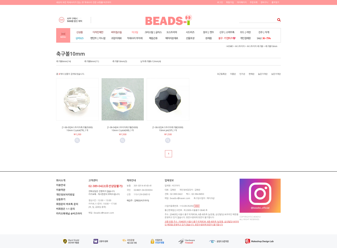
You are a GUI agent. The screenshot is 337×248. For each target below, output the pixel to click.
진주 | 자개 (263, 32)
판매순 (252, 73)
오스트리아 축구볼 (255, 46)
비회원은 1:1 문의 (65, 208)
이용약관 (60, 189)
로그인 (220, 2)
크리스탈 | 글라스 (153, 32)
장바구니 (264, 2)
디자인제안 (98, 32)
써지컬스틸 (116, 32)
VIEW (197, 206)
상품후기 (60, 199)
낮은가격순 (276, 73)
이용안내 (60, 185)
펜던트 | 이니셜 (97, 38)
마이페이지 (242, 2)
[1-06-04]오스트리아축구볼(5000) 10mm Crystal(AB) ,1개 (122, 129)
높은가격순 (263, 73)
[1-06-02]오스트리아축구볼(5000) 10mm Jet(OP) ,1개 (168, 129)
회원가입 (230, 2)
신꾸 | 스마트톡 (226, 32)
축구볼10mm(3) (119, 61)
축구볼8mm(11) (91, 61)
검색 (278, 20)
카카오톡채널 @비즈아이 (69, 213)
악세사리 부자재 (134, 38)
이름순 (233, 73)
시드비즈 (190, 32)
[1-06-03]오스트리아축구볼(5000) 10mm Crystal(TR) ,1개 (77, 129)
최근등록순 (222, 73)
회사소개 (60, 180)
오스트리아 (171, 32)
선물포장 (190, 38)
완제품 (208, 38)
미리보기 (77, 140)
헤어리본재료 (171, 38)
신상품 (79, 32)
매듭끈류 (153, 38)
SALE (264, 38)
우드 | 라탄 (245, 32)
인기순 (242, 73)
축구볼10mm (271, 46)
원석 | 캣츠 (208, 32)
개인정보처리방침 (65, 194)
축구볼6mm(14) (63, 61)
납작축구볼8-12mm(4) (150, 61)
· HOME (229, 46)
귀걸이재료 (116, 38)
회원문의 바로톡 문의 (67, 204)
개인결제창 (245, 38)
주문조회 (253, 2)
